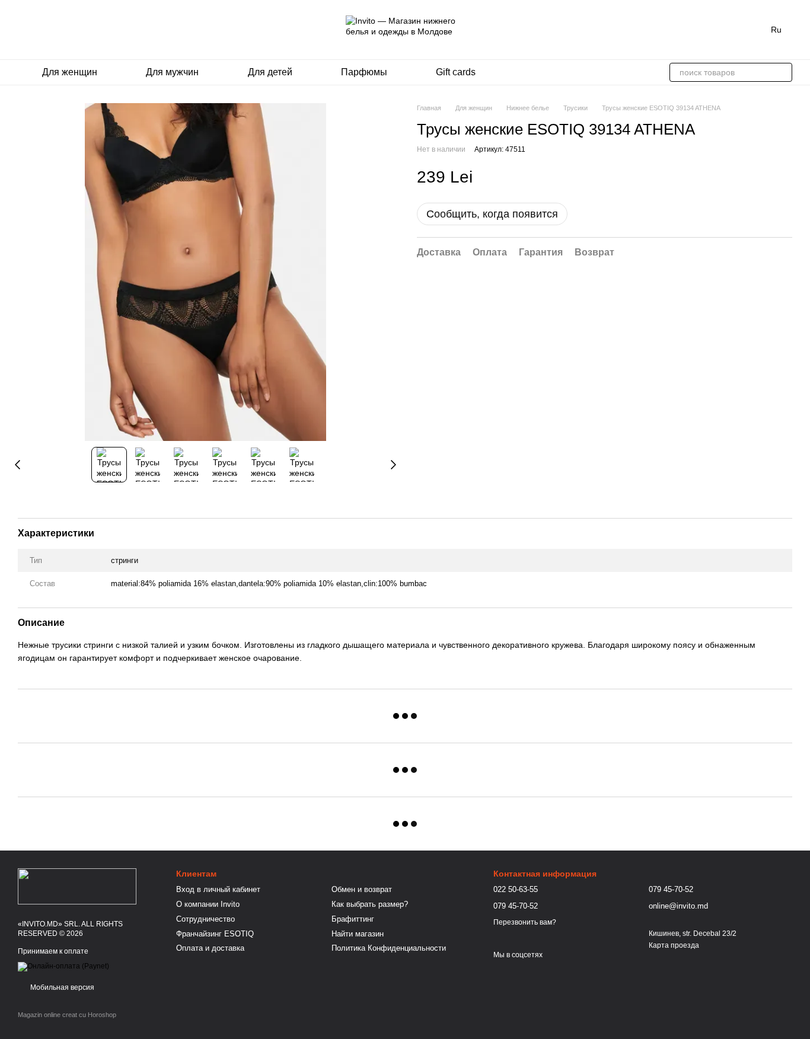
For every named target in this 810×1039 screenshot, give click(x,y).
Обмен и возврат (361, 889)
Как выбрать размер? (369, 904)
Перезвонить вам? (524, 922)
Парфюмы (364, 72)
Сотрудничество (205, 919)
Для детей (270, 72)
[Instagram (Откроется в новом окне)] (22, 29)
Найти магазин (357, 933)
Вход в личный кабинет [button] (218, 889)
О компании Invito (208, 904)
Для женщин (69, 72)
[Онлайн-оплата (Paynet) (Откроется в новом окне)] (63, 966)
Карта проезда (674, 945)
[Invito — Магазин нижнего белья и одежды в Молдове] (77, 885)
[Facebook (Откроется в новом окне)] (37, 29)
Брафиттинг (352, 919)
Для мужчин (172, 72)
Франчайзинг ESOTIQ (215, 933)
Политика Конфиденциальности (388, 948)
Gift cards (456, 72)
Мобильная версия (61, 987)
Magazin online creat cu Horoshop (67, 1014)
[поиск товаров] (782, 72)
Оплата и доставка (210, 948)
